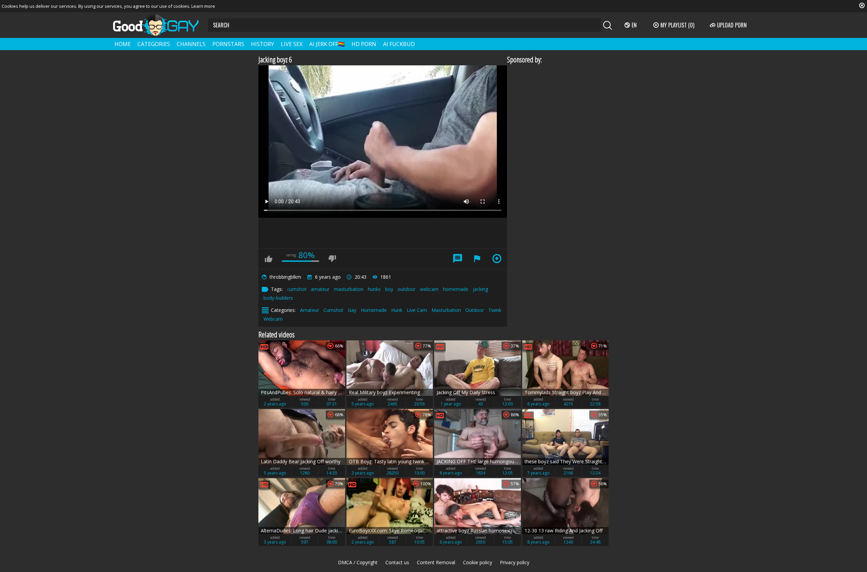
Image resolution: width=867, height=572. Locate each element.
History (262, 44)
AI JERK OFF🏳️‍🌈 (327, 44)
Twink (494, 310)
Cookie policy (477, 562)
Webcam (273, 319)
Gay (352, 310)
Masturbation (446, 310)
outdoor (407, 289)
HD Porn (364, 44)
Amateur (309, 310)
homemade (455, 289)
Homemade (374, 310)
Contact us (397, 562)
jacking (480, 289)
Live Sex (291, 44)
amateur (320, 289)
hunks (374, 289)
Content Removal (436, 562)
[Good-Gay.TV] (160, 25)
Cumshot (333, 310)
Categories (154, 44)
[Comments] (457, 259)
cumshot (296, 289)
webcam (429, 289)
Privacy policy (514, 562)
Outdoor (474, 310)
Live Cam (417, 310)
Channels (191, 44)
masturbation (348, 289)
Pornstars (228, 44)
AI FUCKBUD (399, 44)
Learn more (203, 6)
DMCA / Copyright (358, 562)
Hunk (396, 310)
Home (122, 44)
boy (389, 289)
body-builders (278, 298)
